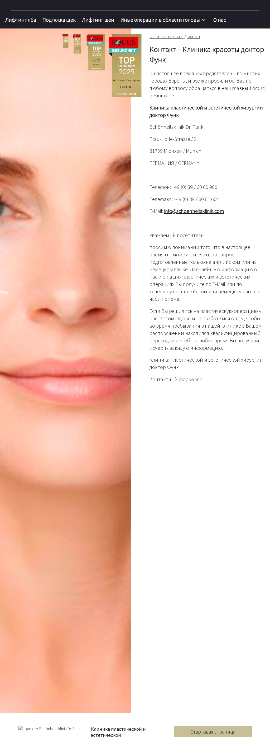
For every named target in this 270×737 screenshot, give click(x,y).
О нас (219, 19)
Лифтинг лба (20, 19)
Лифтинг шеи (98, 19)
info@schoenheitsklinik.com (194, 211)
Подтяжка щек (59, 19)
